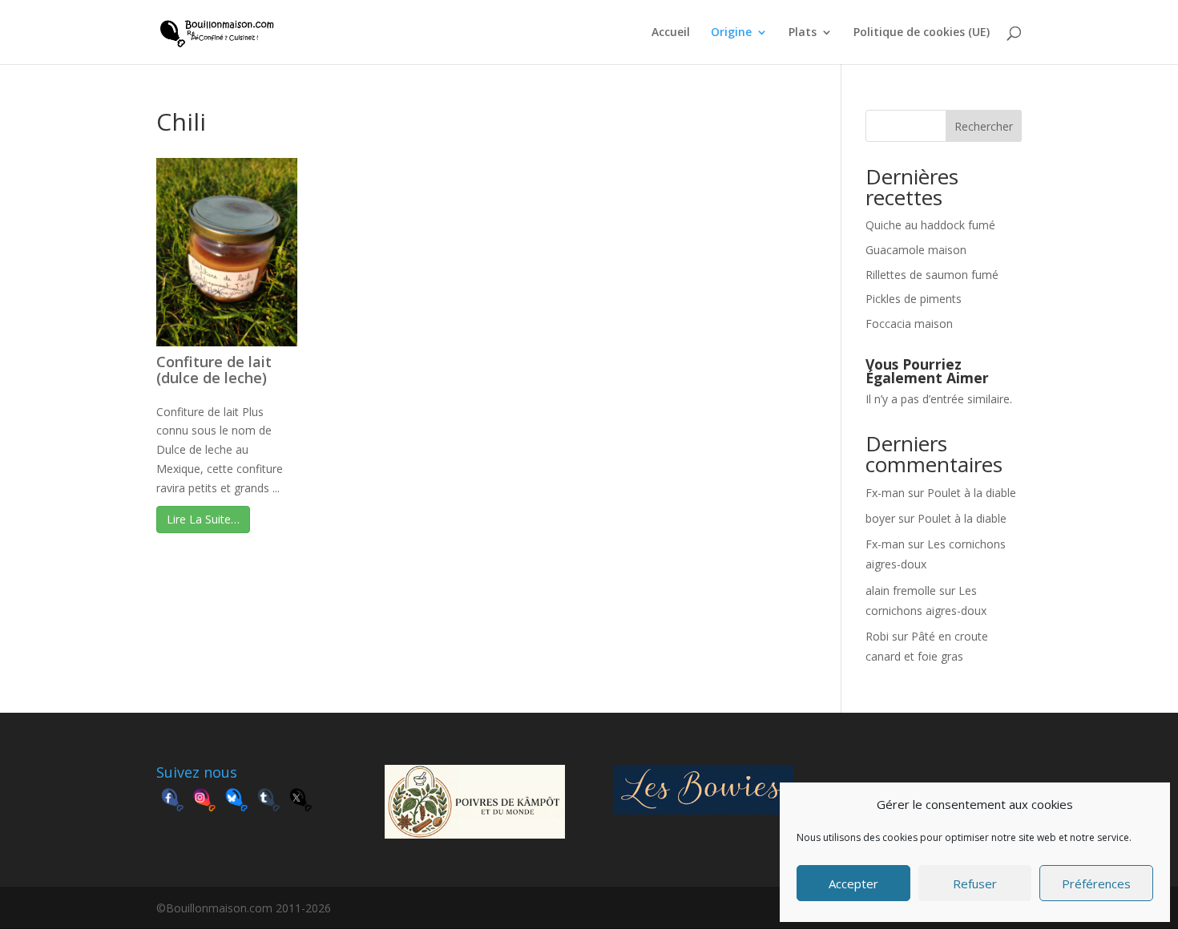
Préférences (1096, 883)
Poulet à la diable (971, 492)
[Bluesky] (236, 801)
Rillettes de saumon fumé (931, 274)
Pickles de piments (913, 298)
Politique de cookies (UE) (921, 32)
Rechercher (983, 126)
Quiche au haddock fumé (930, 224)
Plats (803, 32)
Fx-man (885, 492)
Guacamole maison (915, 249)
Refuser (975, 883)
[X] (300, 801)
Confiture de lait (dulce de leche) (214, 369)
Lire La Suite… (203, 519)
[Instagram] (204, 801)
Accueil (671, 32)
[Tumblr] (268, 801)
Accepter (853, 883)
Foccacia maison (909, 323)
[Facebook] (172, 801)
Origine (731, 32)
